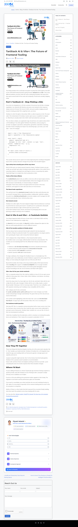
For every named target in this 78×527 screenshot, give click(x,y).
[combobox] (39, 272)
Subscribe (39, 275)
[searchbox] (39, 272)
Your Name (29, 260)
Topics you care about (31, 269)
